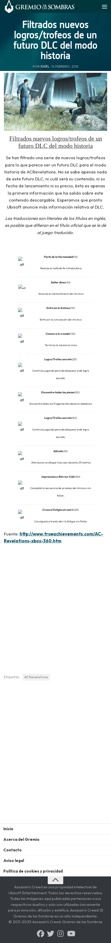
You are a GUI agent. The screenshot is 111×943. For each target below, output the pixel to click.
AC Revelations (36, 677)
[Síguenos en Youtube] (70, 933)
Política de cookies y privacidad (33, 871)
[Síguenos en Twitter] (50, 933)
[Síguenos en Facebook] (40, 933)
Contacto (12, 850)
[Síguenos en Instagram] (60, 933)
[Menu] (104, 6)
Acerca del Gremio (21, 839)
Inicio (8, 828)
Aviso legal (13, 860)
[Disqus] (55, 755)
